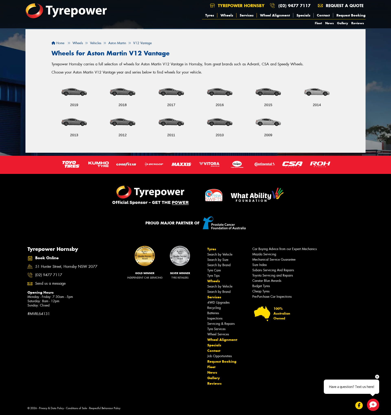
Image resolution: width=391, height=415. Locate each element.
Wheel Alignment (275, 15)
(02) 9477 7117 (294, 5)
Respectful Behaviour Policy (104, 408)
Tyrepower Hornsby (240, 5)
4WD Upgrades (218, 302)
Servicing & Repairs (221, 324)
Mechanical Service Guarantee (273, 259)
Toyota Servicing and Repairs (272, 275)
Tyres (209, 15)
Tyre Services (216, 329)
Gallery (342, 23)
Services (247, 15)
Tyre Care (214, 270)
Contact (323, 15)
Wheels (227, 15)
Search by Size (217, 260)
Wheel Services (218, 334)
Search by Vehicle (219, 254)
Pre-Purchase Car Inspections (272, 296)
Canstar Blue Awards (266, 281)
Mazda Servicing (264, 254)
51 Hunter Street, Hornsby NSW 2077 (66, 266)
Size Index (259, 265)
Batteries (213, 313)
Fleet (318, 23)
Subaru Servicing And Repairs (273, 270)
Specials (303, 15)
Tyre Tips (213, 275)
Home (59, 43)
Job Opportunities (219, 356)
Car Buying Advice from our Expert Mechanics (284, 249)
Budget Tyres (261, 286)
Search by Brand (219, 265)
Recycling (214, 308)
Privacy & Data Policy (51, 408)
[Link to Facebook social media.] (359, 405)
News (329, 23)
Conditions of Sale (76, 408)
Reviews (357, 23)
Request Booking (351, 15)
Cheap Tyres (260, 291)
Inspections (214, 318)
